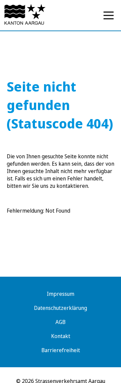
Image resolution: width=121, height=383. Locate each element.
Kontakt (60, 336)
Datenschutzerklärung (60, 308)
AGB (60, 322)
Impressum (60, 293)
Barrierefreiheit (60, 350)
